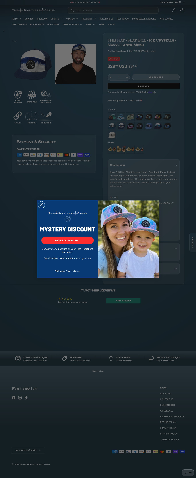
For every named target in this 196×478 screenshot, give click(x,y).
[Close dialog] (41, 205)
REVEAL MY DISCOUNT (67, 240)
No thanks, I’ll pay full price (67, 270)
